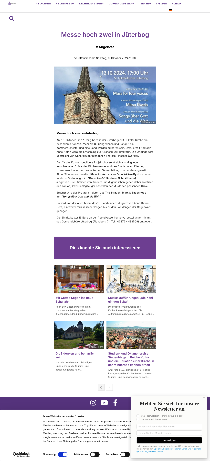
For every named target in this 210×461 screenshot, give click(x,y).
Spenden (161, 3)
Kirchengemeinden (90, 3)
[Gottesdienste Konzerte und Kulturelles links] (150, 3)
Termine (144, 3)
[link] (64, 3)
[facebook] (115, 402)
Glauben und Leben (120, 3)
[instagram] (93, 402)
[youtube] (104, 402)
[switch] (95, 454)
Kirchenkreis (64, 3)
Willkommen (43, 3)
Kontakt (177, 3)
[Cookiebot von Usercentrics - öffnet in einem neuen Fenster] (21, 454)
